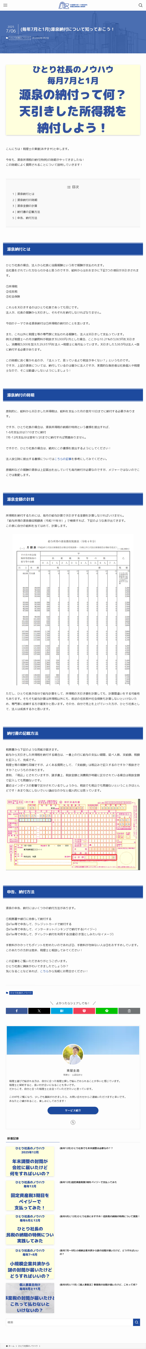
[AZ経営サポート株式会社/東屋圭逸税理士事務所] (73, 5)
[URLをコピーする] (129, 1011)
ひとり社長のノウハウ (20, 37)
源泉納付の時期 (27, 200)
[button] (17, 1011)
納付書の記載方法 (28, 212)
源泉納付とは (25, 194)
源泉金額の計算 (27, 206)
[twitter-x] (73, 1122)
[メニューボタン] (5, 5)
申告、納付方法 (27, 218)
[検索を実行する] (136, 1322)
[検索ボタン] (140, 5)
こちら (44, 971)
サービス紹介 (73, 1110)
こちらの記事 (62, 459)
